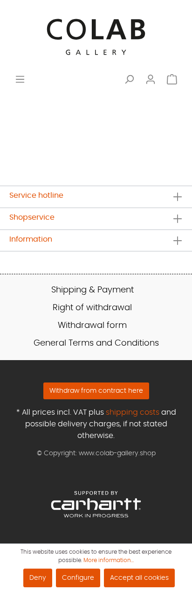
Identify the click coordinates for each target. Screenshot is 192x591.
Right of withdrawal (92, 308)
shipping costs (132, 412)
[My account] (150, 79)
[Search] (129, 79)
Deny (37, 578)
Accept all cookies (139, 578)
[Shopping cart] (172, 79)
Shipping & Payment (92, 290)
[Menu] (20, 79)
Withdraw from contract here (96, 391)
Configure (78, 578)
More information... (108, 560)
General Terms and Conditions (96, 343)
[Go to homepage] (96, 37)
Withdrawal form (92, 325)
